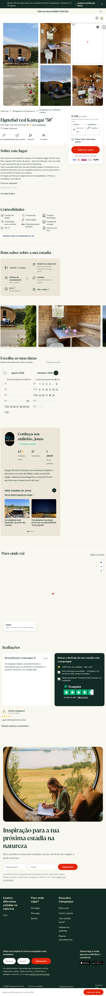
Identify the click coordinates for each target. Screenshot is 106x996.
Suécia (34, 918)
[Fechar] (102, 4)
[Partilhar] (104, 27)
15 (24, 395)
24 (7, 406)
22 (24, 400)
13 (17, 395)
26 (14, 406)
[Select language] (97, 18)
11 (11, 395)
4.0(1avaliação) (39, 125)
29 (24, 406)
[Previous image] (5, 326)
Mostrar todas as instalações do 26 (18, 236)
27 (17, 406)
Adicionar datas (85, 149)
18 (11, 400)
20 (17, 400)
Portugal (35, 908)
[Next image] (101, 326)
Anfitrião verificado (28, 444)
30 (27, 406)
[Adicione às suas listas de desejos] (98, 27)
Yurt (5, 915)
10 (7, 395)
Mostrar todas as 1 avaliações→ (15, 726)
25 (11, 406)
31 (7, 412)
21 (21, 400)
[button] (78, 130)
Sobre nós (64, 908)
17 (7, 400)
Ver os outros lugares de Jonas (18, 495)
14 (21, 395)
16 (27, 395)
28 (21, 406)
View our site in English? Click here (53, 11)
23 (27, 400)
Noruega (35, 913)
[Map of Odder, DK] (87, 43)
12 (14, 395)
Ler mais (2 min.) (8, 193)
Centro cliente (66, 913)
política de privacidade (40, 974)
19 (14, 400)
